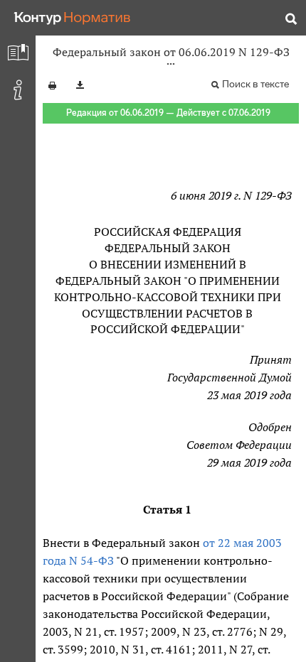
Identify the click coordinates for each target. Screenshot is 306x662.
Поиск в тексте (255, 84)
